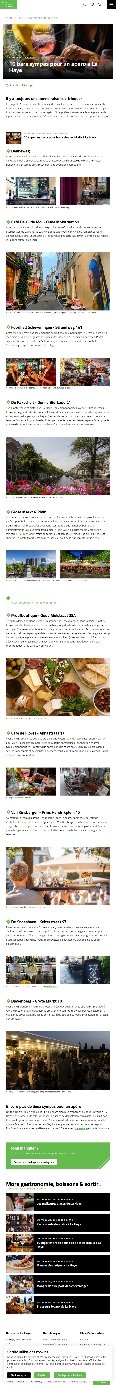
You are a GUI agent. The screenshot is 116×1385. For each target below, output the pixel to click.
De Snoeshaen (51, 986)
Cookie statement (15, 1381)
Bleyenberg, (31, 1010)
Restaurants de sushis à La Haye (59, 1224)
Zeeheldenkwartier (16, 822)
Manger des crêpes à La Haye (57, 1265)
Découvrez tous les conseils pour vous (26, 1188)
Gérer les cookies (78, 1381)
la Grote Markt (27, 534)
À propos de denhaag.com (93, 1344)
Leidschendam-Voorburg (55, 1339)
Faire (20, 17)
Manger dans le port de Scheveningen (62, 1285)
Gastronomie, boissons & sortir (42, 17)
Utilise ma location (56, 1381)
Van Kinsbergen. (38, 907)
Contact (84, 1339)
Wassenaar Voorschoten (55, 1344)
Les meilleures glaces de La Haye (59, 1203)
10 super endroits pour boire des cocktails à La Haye (69, 1244)
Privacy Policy (35, 1381)
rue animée (25, 156)
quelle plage (81, 1128)
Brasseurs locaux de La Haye (56, 1306)
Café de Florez (75, 738)
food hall (18, 333)
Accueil (9, 17)
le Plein (58, 529)
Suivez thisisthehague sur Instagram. (34, 1162)
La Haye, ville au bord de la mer (20, 1341)
